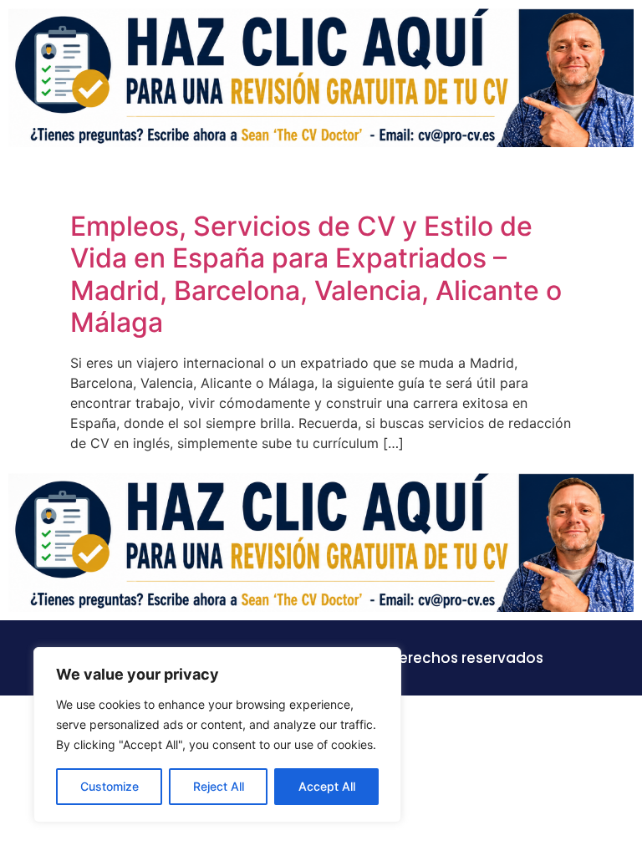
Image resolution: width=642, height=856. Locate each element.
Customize (109, 786)
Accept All (326, 786)
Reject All (218, 786)
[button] (620, 180)
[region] (217, 735)
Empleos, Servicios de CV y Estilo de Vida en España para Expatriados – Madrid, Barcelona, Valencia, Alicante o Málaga (316, 274)
